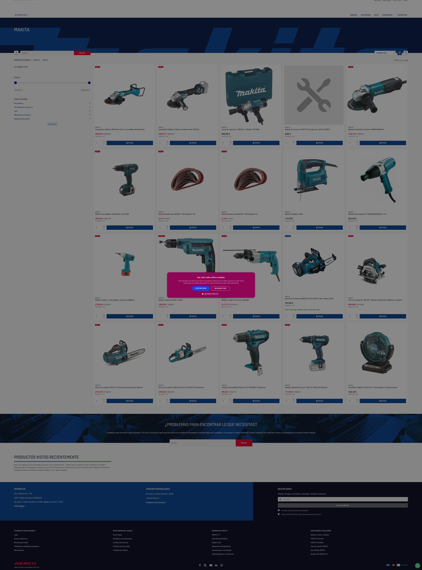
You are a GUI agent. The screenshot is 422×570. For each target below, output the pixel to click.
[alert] (211, 285)
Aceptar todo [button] (201, 288)
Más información (233, 283)
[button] (211, 294)
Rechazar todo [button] (220, 288)
